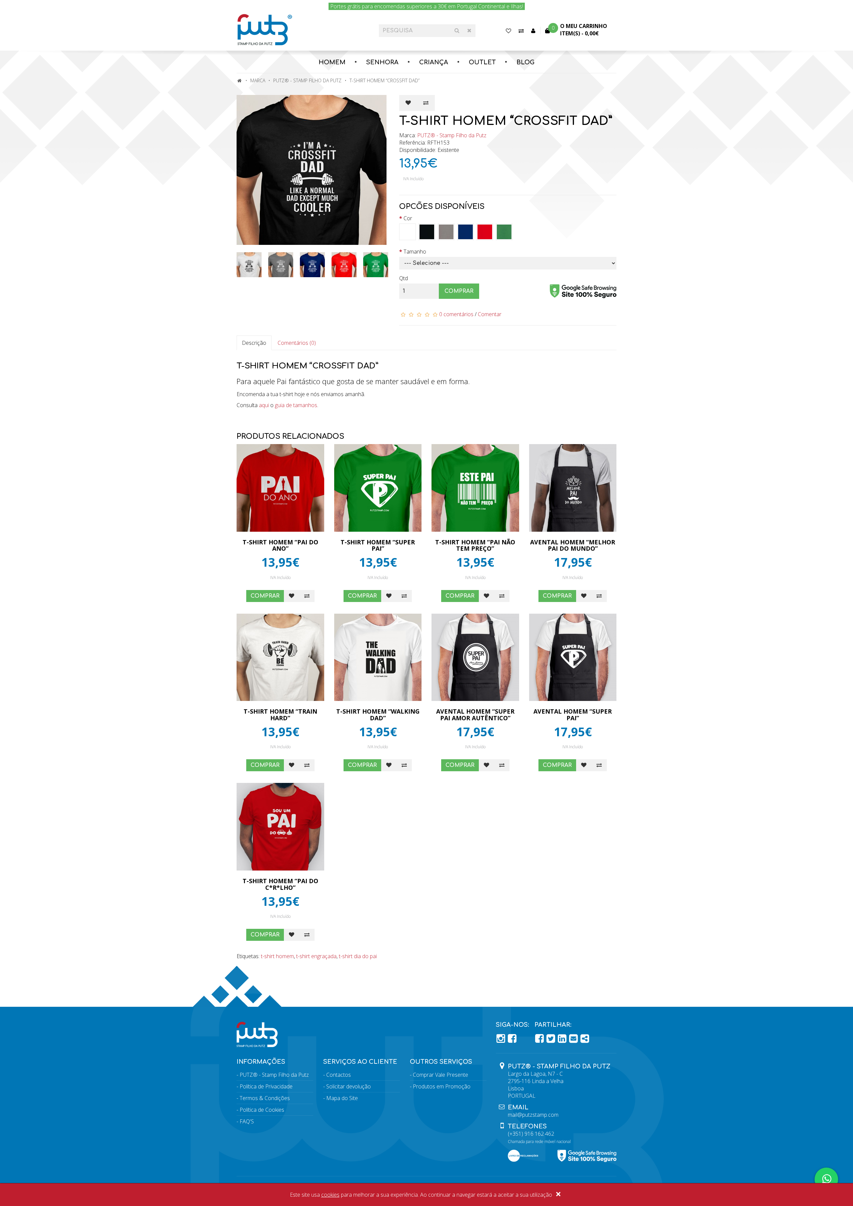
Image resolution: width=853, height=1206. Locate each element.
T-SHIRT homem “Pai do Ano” (280, 545)
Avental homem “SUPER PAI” (572, 714)
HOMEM (332, 62)
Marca (257, 80)
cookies (330, 1194)
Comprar (458, 291)
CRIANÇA (433, 62)
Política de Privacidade (266, 1086)
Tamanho (415, 251)
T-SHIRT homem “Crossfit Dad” (385, 80)
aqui (264, 405)
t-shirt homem (277, 956)
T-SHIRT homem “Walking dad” (378, 714)
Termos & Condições (265, 1098)
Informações (261, 1061)
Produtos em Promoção (441, 1086)
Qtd (403, 278)
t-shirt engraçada (316, 956)
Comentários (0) (297, 342)
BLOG (525, 62)
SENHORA (382, 62)
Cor (408, 218)
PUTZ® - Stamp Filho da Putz (307, 80)
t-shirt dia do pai (358, 956)
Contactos (338, 1074)
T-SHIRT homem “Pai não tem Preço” (475, 545)
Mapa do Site (342, 1098)
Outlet (482, 62)
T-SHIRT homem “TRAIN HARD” (280, 714)
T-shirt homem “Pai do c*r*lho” (280, 884)
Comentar (489, 314)
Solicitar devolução (348, 1086)
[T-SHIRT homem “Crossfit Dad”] (313, 170)
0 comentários (456, 314)
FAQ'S (247, 1121)
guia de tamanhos (296, 405)
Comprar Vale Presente (440, 1074)
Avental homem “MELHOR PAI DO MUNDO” (572, 545)
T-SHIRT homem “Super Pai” (378, 545)
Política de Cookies (262, 1109)
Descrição (254, 342)
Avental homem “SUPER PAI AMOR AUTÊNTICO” (475, 714)
